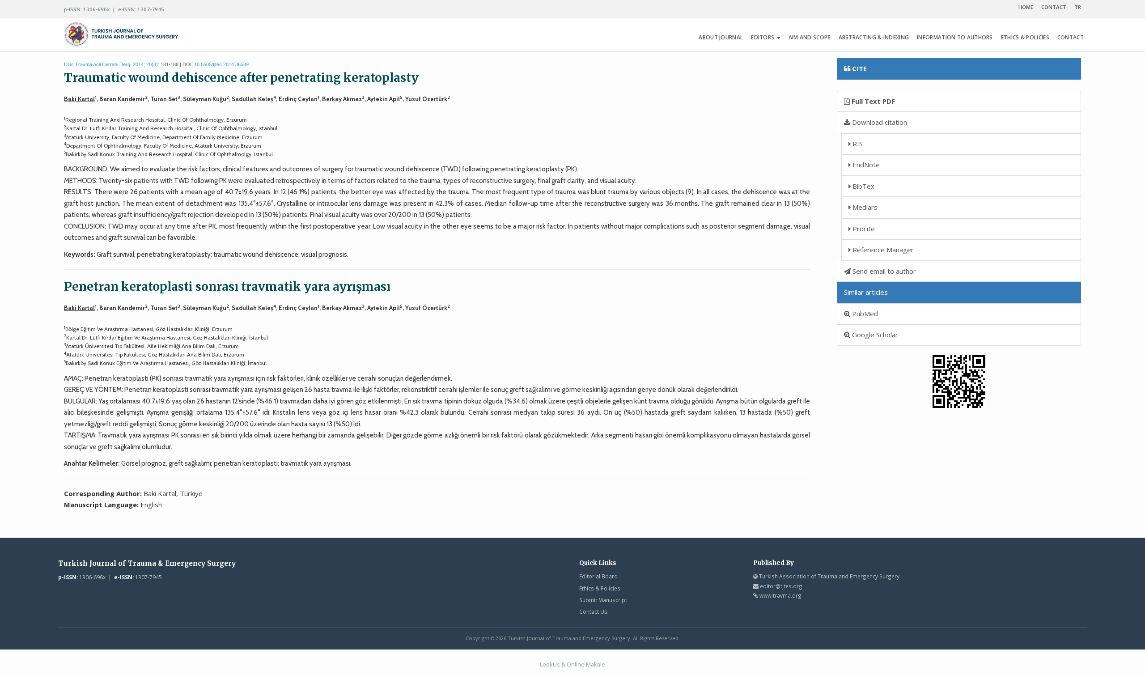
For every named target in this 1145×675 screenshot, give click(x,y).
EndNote (865, 164)
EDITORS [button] (763, 37)
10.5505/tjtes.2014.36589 (221, 64)
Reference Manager (882, 249)
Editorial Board (598, 576)
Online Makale (586, 664)
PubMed (864, 313)
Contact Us (593, 611)
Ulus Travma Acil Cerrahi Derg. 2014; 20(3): (111, 64)
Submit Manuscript (603, 599)
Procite (863, 228)
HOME (1025, 7)
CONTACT (1053, 7)
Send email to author (883, 271)
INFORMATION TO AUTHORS (955, 37)
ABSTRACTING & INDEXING (874, 37)
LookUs (550, 664)
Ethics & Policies (599, 588)
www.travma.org (780, 595)
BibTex (862, 186)
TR (1077, 7)
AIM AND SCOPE (810, 37)
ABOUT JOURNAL (721, 37)
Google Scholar (874, 334)
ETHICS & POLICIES (1025, 37)
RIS (857, 143)
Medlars (864, 207)
